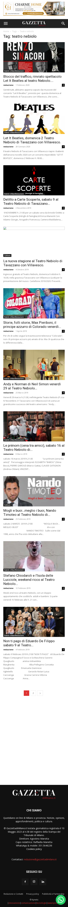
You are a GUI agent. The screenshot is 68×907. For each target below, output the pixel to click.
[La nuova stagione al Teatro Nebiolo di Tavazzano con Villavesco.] (34, 242)
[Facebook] (25, 882)
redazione (8, 85)
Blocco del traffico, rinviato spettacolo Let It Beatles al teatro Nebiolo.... (32, 79)
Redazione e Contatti (13, 894)
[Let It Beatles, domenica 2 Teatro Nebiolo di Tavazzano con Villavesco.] (34, 119)
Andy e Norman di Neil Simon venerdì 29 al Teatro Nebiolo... (32, 386)
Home (6, 31)
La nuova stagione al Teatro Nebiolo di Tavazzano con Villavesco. (32, 263)
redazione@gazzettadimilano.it (40, 859)
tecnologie (41, 903)
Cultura (7, 255)
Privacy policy (32, 894)
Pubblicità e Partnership (53, 894)
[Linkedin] (43, 882)
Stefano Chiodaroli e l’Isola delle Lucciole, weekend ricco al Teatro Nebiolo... (29, 580)
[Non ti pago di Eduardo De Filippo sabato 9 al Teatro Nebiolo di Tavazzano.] (34, 622)
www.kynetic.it (54, 903)
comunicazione (28, 903)
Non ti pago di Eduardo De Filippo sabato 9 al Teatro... (29, 643)
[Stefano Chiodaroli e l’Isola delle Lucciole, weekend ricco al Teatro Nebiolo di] (34, 556)
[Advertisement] (34, 739)
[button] (5, 23)
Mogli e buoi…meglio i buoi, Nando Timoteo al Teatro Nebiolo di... (29, 513)
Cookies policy (34, 849)
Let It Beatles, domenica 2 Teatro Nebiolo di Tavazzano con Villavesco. (32, 140)
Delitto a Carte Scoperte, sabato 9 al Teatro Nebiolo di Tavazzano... (30, 201)
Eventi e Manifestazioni (14, 71)
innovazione (14, 903)
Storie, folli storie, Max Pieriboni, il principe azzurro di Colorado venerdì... (32, 325)
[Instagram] (34, 881)
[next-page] (40, 693)
